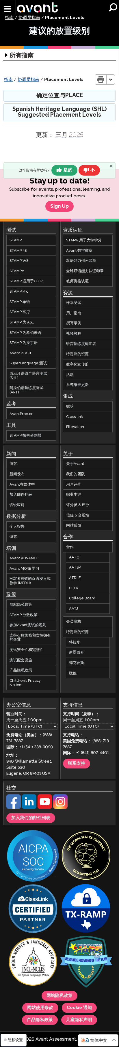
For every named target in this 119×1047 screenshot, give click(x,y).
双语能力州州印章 (81, 261)
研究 (13, 537)
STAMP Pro (19, 291)
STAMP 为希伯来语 (25, 333)
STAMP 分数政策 (24, 615)
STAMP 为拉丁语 (24, 343)
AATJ (73, 609)
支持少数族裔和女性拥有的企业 (30, 637)
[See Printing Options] (111, 79)
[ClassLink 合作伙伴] (33, 909)
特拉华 (74, 642)
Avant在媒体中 (22, 484)
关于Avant (75, 464)
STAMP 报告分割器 (25, 435)
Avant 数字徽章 (79, 251)
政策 (11, 594)
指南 (9, 18)
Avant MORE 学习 (24, 569)
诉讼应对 (17, 505)
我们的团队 (75, 474)
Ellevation (75, 427)
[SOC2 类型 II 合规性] (33, 856)
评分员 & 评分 (77, 505)
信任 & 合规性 (77, 515)
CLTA (73, 588)
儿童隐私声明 (79, 1020)
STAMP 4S (18, 251)
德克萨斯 (76, 663)
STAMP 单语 (20, 302)
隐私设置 (15, 1040)
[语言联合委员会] (33, 962)
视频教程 (73, 334)
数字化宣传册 (77, 364)
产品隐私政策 (21, 670)
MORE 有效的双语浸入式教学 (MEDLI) (30, 581)
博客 (13, 464)
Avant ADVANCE (24, 558)
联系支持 (76, 763)
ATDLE (75, 578)
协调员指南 (29, 18)
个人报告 (17, 527)
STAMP (16, 240)
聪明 (70, 406)
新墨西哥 (76, 652)
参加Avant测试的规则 (28, 625)
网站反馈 (73, 525)
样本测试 (73, 303)
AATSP (75, 567)
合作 (70, 547)
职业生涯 (73, 495)
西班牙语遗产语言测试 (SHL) (28, 376)
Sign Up (59, 206)
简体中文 (98, 1040)
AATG (74, 557)
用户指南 (73, 313)
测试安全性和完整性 (26, 650)
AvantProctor (21, 414)
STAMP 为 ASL (22, 322)
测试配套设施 (21, 660)
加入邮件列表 (21, 495)
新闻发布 (17, 474)
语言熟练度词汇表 (81, 344)
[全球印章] (86, 856)
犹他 (73, 673)
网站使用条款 (40, 1008)
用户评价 (73, 484)
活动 (70, 375)
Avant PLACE (21, 353)
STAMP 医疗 (20, 312)
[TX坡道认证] (86, 909)
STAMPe (17, 271)
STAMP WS (19, 261)
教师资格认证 (77, 281)
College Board (82, 598)
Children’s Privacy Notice (25, 683)
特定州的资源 (77, 354)
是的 (67, 169)
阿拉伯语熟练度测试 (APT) (26, 390)
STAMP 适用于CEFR (26, 281)
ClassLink (74, 417)
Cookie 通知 (79, 1008)
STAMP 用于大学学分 (84, 240)
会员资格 (73, 622)
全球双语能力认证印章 (85, 271)
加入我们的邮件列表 (30, 818)
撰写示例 (73, 323)
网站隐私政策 (21, 605)
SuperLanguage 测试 (28, 363)
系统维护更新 (77, 385)
